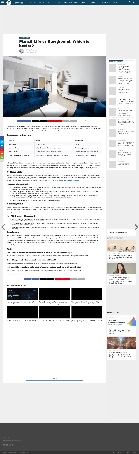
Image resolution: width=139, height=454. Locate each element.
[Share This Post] (39, 120)
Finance (85, 2)
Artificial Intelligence (72, 2)
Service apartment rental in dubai (66, 180)
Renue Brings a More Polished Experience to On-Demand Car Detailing (53, 303)
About (115, 452)
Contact (121, 452)
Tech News (46, 2)
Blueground (11, 207)
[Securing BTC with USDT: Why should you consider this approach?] (22, 315)
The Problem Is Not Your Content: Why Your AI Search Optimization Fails (85, 303)
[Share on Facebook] (24, 120)
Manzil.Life (11, 175)
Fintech (37, 2)
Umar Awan (31, 50)
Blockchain (57, 2)
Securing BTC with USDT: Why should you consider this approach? (21, 321)
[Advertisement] (69, 19)
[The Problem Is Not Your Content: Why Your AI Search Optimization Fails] (86, 297)
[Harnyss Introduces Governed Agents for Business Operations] (22, 297)
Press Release (106, 2)
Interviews (94, 2)
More (115, 2)
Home (30, 2)
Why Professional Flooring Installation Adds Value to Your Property (86, 321)
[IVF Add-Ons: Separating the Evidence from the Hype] (54, 315)
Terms (134, 452)
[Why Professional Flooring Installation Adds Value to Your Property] (86, 315)
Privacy (127, 452)
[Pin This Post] (54, 120)
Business (21, 274)
